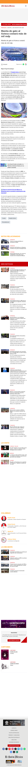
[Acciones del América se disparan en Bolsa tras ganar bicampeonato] (5, 247)
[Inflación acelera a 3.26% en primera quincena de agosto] (5, 558)
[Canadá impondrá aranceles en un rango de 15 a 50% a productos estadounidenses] (5, 275)
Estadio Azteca (15, 72)
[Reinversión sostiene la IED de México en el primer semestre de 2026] (5, 415)
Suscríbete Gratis (14, 640)
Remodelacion (5, 222)
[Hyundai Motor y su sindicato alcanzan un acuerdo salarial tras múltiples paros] (5, 323)
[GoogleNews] (11, 752)
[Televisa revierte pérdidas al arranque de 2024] (5, 241)
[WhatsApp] (24, 749)
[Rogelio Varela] (4, 518)
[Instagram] (12, 749)
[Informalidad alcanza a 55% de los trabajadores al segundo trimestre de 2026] (5, 305)
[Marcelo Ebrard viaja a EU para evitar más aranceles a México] (5, 432)
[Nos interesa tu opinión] (14, 723)
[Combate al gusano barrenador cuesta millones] (5, 570)
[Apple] (14, 752)
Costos (4, 218)
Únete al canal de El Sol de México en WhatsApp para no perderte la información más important (13, 191)
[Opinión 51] (4, 533)
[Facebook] (3, 749)
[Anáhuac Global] (4, 540)
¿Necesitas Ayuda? (14, 745)
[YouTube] (9, 749)
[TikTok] (15, 749)
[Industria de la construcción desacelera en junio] (5, 290)
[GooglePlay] (17, 752)
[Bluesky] (21, 749)
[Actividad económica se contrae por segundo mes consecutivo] (5, 552)
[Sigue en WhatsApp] (23, 64)
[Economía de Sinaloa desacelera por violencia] (5, 341)
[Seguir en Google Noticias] (26, 64)
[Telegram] (18, 749)
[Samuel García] (4, 525)
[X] (6, 749)
